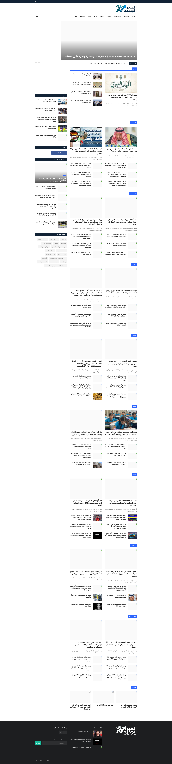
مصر (134, 69)
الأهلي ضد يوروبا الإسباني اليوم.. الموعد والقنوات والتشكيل (116, 324)
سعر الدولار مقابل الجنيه (51, 266)
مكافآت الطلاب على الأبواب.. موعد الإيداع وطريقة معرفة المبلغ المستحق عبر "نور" (86, 433)
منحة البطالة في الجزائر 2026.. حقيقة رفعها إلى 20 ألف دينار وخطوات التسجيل (115, 253)
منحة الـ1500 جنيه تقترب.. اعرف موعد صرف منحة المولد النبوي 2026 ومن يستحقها (122, 97)
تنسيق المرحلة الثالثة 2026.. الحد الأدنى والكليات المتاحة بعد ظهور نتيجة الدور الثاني (81, 446)
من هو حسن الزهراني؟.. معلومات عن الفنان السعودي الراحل (116, 596)
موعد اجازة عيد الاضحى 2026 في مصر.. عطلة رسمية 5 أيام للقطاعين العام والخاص (46, 206)
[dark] (36, 1)
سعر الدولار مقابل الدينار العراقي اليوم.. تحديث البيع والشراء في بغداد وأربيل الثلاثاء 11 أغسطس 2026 (81, 386)
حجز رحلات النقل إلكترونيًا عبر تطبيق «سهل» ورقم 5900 (116, 605)
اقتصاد (134, 335)
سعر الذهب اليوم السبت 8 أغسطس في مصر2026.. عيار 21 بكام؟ (81, 395)
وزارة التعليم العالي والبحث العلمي (58, 258)
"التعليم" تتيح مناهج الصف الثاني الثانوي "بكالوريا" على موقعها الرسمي (81, 463)
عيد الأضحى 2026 (54, 262)
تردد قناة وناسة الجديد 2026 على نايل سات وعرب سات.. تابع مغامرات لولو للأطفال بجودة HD (116, 676)
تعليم (134, 406)
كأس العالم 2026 (54, 239)
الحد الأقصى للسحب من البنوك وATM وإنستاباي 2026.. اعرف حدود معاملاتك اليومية (116, 378)
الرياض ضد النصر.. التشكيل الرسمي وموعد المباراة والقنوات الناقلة (117, 315)
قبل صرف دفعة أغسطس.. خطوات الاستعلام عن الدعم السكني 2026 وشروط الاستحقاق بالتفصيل (117, 183)
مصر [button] (134, 16)
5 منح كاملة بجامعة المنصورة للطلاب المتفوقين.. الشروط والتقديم (116, 463)
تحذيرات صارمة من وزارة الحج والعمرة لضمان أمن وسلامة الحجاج (46, 223)
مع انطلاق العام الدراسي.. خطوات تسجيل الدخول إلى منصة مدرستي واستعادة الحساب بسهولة (80, 455)
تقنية (134, 474)
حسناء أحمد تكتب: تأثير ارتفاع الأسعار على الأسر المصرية (128, 706)
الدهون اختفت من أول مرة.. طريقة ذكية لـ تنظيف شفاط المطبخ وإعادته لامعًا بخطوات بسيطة (121, 573)
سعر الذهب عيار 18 (61, 250)
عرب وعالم (133, 193)
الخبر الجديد (63, 239)
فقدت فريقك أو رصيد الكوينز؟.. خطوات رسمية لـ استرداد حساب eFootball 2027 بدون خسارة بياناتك (81, 517)
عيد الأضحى (63, 262)
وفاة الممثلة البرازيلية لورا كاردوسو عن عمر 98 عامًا (81, 605)
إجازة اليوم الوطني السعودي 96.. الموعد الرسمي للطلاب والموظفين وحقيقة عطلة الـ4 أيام (80, 165)
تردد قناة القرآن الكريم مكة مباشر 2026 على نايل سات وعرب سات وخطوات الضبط (116, 667)
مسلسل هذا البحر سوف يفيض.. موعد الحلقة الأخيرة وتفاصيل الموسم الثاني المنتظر (46, 119)
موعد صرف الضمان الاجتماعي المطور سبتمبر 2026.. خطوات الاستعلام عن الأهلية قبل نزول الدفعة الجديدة (116, 174)
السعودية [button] (127, 16)
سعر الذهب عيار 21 (46, 243)
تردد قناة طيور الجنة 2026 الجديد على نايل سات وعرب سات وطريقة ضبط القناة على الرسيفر (121, 644)
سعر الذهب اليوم (62, 254)
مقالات (134, 687)
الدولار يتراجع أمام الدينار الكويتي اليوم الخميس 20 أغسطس (81, 377)
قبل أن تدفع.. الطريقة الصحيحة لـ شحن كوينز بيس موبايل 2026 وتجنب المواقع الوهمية (87, 503)
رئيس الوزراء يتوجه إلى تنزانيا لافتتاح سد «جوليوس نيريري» (81, 101)
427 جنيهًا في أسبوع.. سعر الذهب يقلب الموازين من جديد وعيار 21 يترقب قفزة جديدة (122, 363)
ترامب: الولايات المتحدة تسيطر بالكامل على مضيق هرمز (81, 253)
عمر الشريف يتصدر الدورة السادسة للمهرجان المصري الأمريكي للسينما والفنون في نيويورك (117, 588)
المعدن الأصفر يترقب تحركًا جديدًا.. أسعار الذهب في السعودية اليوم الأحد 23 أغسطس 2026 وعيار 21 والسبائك (86, 363)
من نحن (55, 760)
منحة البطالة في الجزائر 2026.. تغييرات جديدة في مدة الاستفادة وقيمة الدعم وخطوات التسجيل (81, 236)
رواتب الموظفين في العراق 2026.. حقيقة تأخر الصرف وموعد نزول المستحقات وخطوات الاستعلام (86, 222)
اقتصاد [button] (102, 16)
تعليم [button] (96, 16)
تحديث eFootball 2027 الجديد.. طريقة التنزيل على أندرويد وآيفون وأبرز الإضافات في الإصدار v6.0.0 (116, 526)
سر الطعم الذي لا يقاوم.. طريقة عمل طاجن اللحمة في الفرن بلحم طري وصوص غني (86, 572)
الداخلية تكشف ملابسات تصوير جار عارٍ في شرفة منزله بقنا (81, 92)
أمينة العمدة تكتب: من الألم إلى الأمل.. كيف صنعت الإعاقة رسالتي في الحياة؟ (80, 707)
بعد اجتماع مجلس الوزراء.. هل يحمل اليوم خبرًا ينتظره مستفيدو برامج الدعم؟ (121, 150)
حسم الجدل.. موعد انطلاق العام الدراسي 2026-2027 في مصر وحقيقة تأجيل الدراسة (121, 433)
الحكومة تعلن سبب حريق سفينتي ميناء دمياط (46, 136)
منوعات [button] (83, 16)
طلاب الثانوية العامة (42, 262)
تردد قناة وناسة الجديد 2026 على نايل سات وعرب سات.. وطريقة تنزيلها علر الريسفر (81, 659)
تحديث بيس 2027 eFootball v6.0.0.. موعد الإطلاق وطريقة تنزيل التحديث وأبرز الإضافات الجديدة (80, 535)
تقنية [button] (90, 16)
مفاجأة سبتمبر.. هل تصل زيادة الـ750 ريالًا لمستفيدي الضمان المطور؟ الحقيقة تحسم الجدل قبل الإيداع (115, 165)
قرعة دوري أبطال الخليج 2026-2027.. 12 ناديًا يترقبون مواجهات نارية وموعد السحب (115, 306)
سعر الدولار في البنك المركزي (59, 247)
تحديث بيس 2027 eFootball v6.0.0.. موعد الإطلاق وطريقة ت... (80, 740)
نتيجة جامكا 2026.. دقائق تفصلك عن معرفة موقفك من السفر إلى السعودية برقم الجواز (86, 151)
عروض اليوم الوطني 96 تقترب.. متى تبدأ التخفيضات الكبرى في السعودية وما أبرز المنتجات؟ (81, 174)
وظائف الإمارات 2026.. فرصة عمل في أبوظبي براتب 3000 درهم (116, 244)
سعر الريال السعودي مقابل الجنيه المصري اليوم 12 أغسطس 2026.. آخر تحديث (116, 386)
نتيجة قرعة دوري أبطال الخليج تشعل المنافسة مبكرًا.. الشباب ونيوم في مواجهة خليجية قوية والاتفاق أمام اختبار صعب (86, 292)
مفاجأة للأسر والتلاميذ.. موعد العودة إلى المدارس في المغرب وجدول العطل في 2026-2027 (122, 222)
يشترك (38, 743)
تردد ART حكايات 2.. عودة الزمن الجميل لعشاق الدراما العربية (46, 187)
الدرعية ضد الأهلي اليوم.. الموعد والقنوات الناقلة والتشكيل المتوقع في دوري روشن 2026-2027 (80, 325)
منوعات (134, 545)
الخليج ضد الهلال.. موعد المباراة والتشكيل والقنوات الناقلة (45, 127)
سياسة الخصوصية (47, 760)
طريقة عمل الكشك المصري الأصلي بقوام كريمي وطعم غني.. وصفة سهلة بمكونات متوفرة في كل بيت (80, 588)
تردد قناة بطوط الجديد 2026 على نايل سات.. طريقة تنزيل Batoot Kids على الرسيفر (81, 667)
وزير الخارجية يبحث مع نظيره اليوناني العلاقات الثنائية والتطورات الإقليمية (81, 83)
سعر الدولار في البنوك (44, 247)
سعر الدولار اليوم (50, 250)
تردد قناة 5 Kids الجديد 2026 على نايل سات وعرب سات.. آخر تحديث (81, 676)
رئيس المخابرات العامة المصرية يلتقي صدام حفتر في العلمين (81, 74)
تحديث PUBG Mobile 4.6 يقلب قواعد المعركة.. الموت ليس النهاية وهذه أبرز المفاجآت (123, 503)
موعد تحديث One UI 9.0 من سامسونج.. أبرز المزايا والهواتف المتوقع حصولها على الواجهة (80, 526)
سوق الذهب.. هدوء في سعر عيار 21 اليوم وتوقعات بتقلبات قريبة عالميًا (107, 63)
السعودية (133, 123)
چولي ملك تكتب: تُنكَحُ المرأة (105, 705)
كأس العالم (44, 258)
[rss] (61, 732)
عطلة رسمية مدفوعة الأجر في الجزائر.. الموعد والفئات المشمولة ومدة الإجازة (116, 235)
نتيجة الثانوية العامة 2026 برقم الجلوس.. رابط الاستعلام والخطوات (46, 100)
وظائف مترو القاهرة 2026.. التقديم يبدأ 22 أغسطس (81, 596)
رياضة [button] (109, 16)
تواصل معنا (39, 760)
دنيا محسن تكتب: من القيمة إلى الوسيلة (81, 747)
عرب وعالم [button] (118, 16)
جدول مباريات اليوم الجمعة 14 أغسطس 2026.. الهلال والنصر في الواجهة (81, 315)
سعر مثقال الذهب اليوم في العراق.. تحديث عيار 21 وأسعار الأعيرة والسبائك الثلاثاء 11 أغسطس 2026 (116, 395)
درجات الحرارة (62, 266)
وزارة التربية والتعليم (42, 239)
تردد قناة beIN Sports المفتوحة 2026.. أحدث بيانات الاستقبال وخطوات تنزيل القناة (116, 659)
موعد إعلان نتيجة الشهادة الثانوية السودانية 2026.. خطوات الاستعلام (45, 109)
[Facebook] (65, 732)
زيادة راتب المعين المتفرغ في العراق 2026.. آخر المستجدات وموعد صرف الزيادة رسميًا (81, 245)
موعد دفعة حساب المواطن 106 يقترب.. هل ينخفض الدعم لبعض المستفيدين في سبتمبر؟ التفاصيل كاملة (81, 183)
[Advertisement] (45, 33)
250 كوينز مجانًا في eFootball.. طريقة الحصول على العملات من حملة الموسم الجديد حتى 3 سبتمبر (116, 517)
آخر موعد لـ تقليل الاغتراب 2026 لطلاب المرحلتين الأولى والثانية (116, 454)
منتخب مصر (63, 243)
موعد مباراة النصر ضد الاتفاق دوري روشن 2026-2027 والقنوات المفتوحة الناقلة (121, 291)
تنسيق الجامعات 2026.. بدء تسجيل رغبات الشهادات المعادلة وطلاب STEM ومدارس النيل (115, 446)
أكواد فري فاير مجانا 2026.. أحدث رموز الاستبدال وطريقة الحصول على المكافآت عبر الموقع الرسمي (115, 535)
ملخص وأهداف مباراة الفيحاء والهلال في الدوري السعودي (81, 306)
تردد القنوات (132, 616)
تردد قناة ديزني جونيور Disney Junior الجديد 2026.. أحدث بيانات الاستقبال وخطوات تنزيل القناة (88, 644)
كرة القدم (48, 254)
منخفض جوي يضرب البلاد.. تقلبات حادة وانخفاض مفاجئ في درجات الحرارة (46, 214)
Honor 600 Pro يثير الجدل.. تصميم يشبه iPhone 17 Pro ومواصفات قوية (45, 196)
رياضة (134, 264)
